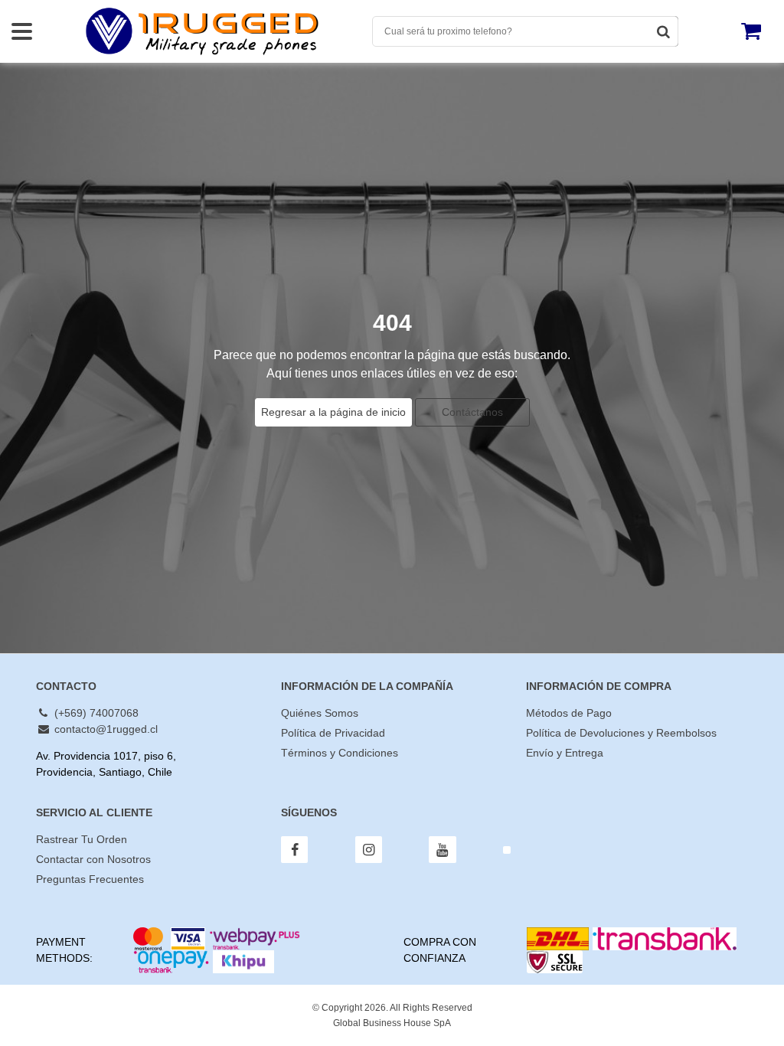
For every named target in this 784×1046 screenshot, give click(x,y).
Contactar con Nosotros (93, 859)
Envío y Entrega (564, 753)
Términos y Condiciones (339, 753)
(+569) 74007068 (95, 713)
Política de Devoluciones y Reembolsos (621, 733)
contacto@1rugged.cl (104, 729)
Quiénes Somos (319, 713)
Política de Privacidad (333, 733)
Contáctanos (472, 412)
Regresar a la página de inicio (333, 412)
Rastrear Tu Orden (81, 839)
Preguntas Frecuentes (90, 879)
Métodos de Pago (569, 713)
